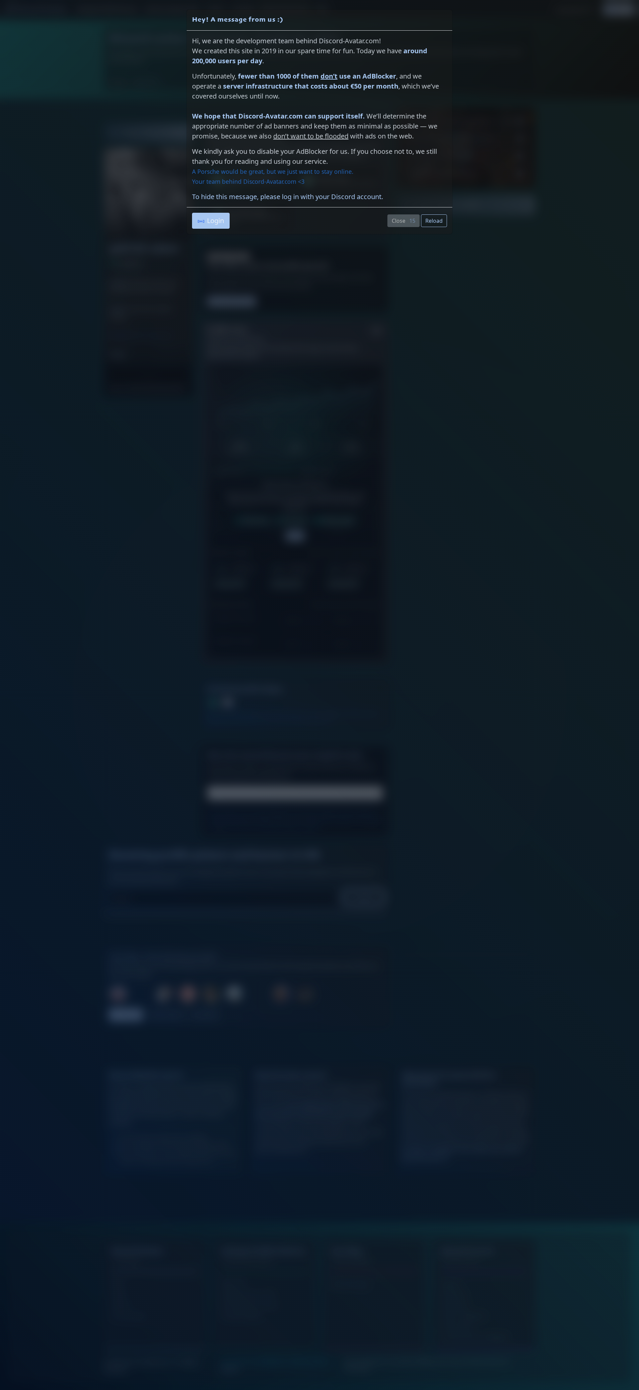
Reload (434, 220)
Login (215, 220)
